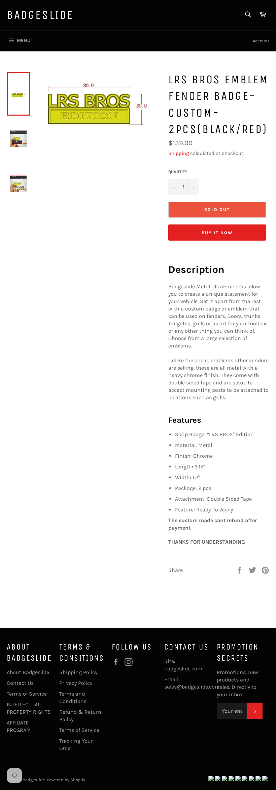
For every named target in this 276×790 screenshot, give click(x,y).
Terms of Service (27, 694)
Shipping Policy (78, 672)
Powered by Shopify (66, 779)
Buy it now (217, 232)
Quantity (177, 171)
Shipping (178, 153)
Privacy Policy (75, 683)
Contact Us (20, 683)
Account (261, 40)
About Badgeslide (28, 672)
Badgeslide (40, 15)
